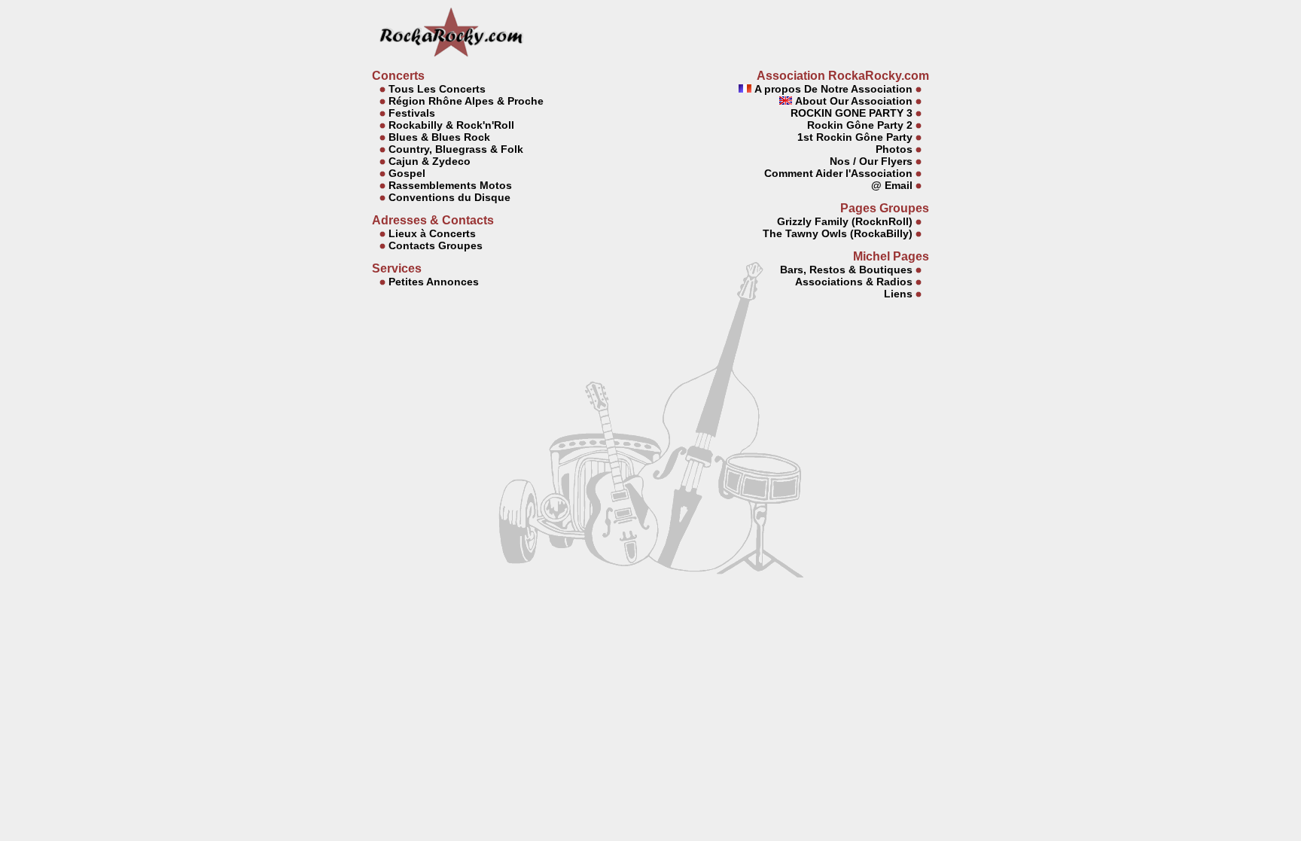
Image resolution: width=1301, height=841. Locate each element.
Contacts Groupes (435, 245)
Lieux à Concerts (432, 233)
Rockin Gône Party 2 (860, 125)
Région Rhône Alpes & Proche (466, 101)
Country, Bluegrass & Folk (455, 149)
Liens (898, 294)
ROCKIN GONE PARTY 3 (850, 113)
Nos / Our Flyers (871, 161)
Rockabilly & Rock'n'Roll (451, 125)
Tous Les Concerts (437, 89)
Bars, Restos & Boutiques (846, 270)
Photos (894, 149)
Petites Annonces (433, 282)
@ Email (892, 185)
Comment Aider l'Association (837, 173)
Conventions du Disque (449, 197)
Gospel (406, 173)
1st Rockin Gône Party (855, 137)
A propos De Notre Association (832, 89)
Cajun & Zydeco (429, 161)
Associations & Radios (854, 282)
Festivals (411, 113)
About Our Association (852, 101)
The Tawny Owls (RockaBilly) (838, 233)
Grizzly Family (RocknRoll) (845, 221)
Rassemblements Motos (450, 185)
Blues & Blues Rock (439, 137)
